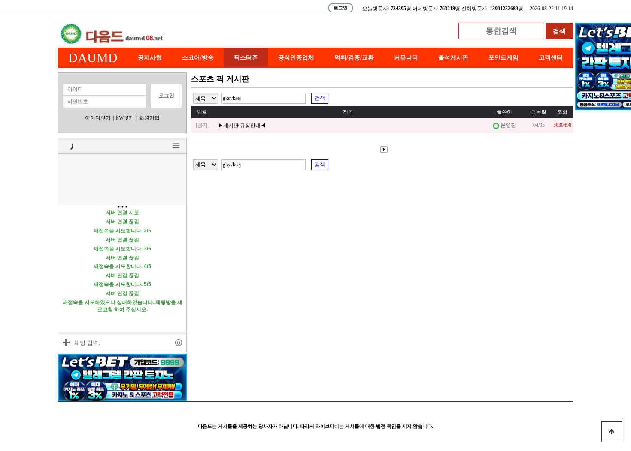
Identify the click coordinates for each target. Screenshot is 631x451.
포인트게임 (503, 57)
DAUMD (93, 58)
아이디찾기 (98, 118)
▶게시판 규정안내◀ (242, 126)
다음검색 (382, 149)
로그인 (341, 7)
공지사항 (150, 57)
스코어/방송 (198, 57)
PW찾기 (125, 118)
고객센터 (551, 57)
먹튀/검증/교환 (354, 57)
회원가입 (149, 118)
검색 (320, 98)
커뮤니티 (406, 57)
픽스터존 (246, 57)
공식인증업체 (296, 57)
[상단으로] (611, 431)
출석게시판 (453, 57)
